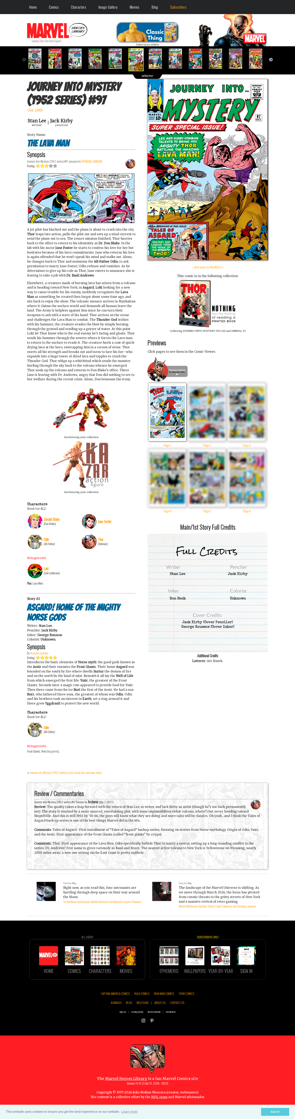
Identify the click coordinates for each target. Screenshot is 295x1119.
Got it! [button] (275, 1111)
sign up (123, 1012)
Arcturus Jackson (39, 653)
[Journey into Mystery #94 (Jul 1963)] (77, 58)
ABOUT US (160, 1002)
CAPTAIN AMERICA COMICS (115, 993)
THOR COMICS (186, 993)
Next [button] (271, 60)
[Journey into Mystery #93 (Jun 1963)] (57, 58)
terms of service (154, 1012)
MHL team (159, 1097)
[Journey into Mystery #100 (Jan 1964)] (198, 58)
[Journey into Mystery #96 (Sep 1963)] (117, 58)
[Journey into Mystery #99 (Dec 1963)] (178, 58)
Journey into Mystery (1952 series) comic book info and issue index (66, 772)
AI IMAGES (116, 1002)
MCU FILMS (143, 1002)
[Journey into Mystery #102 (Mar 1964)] (238, 58)
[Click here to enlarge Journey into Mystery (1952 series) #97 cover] (208, 259)
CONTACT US (177, 1002)
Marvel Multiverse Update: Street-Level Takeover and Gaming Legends (217, 906)
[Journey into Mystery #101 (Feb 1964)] (218, 58)
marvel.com (171, 1012)
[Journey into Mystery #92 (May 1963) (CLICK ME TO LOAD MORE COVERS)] (37, 58)
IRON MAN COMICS (164, 993)
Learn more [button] (129, 1111)
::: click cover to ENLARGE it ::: (207, 267)
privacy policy (137, 1012)
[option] (37, 58)
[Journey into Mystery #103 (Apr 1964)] (258, 58)
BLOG (129, 1002)
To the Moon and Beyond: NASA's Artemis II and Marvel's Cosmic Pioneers (102, 901)
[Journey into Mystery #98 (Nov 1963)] (158, 58)
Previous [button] (24, 60)
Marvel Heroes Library (126, 1078)
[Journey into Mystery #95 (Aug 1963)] (97, 58)
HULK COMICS (141, 993)
